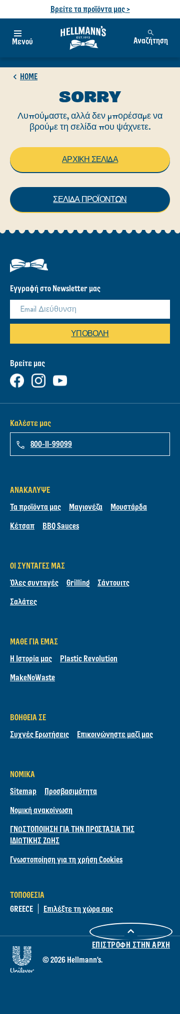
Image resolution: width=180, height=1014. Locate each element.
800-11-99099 (51, 444)
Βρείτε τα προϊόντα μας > (90, 9)
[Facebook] (17, 378)
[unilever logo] (22, 958)
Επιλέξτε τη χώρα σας (78, 909)
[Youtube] (60, 378)
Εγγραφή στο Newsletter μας (55, 288)
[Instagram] (39, 378)
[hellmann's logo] (83, 38)
